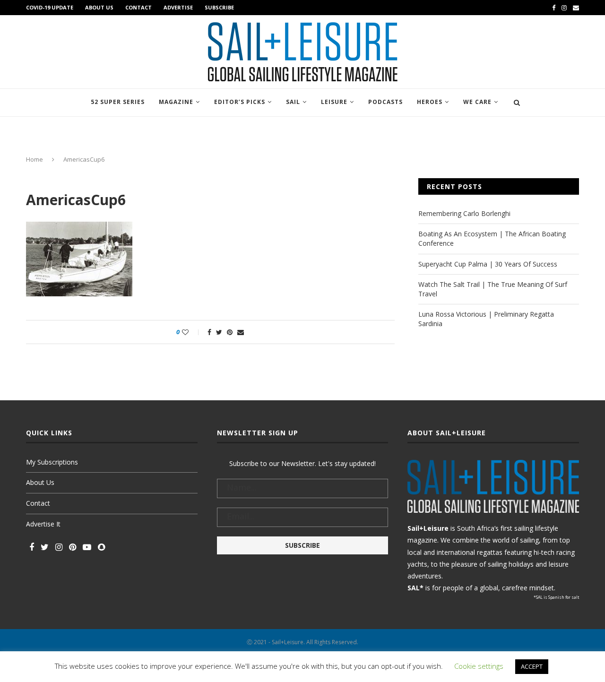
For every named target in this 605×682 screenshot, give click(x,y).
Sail (293, 102)
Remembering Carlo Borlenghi (464, 213)
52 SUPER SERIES (118, 102)
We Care (477, 102)
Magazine (176, 102)
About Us (99, 7)
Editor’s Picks (239, 102)
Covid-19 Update (49, 7)
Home (34, 159)
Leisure (334, 102)
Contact (138, 7)
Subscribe (219, 7)
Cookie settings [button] (478, 666)
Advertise (178, 7)
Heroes (429, 102)
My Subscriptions (52, 462)
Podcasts (385, 102)
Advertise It (43, 523)
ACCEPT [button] (532, 666)
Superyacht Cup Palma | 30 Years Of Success (487, 263)
